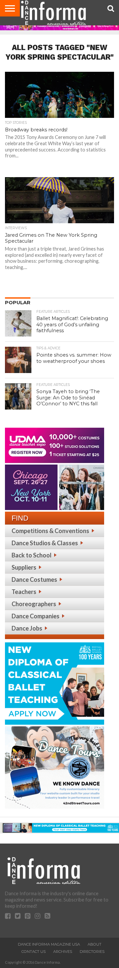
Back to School (32, 555)
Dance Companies (36, 616)
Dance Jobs (27, 628)
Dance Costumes (34, 579)
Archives (62, 951)
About (94, 944)
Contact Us (33, 951)
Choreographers (34, 603)
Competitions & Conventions (50, 530)
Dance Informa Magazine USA (49, 944)
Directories (92, 951)
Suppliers (24, 567)
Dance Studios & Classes (45, 543)
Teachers (24, 591)
